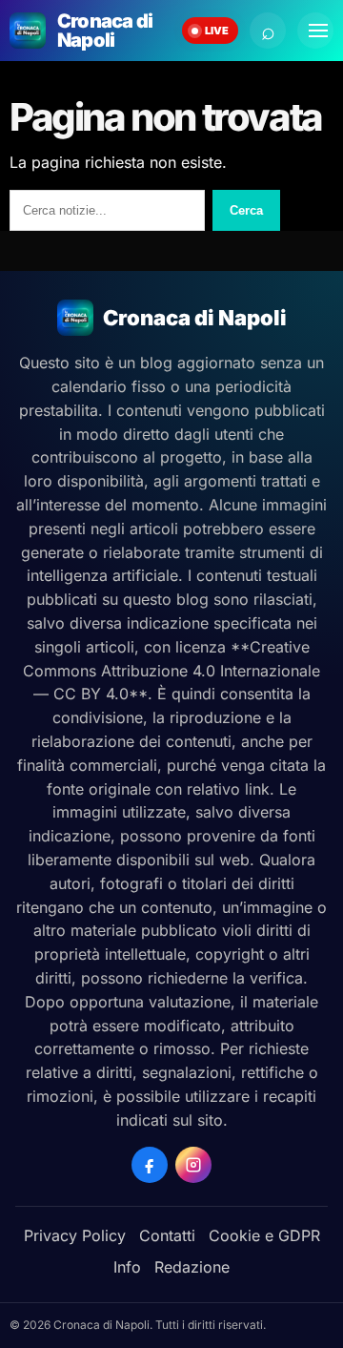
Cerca (246, 210)
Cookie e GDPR (264, 1235)
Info (127, 1266)
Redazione (192, 1266)
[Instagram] (193, 1165)
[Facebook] (149, 1165)
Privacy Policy (75, 1235)
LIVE (217, 30)
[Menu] (315, 30)
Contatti (167, 1235)
